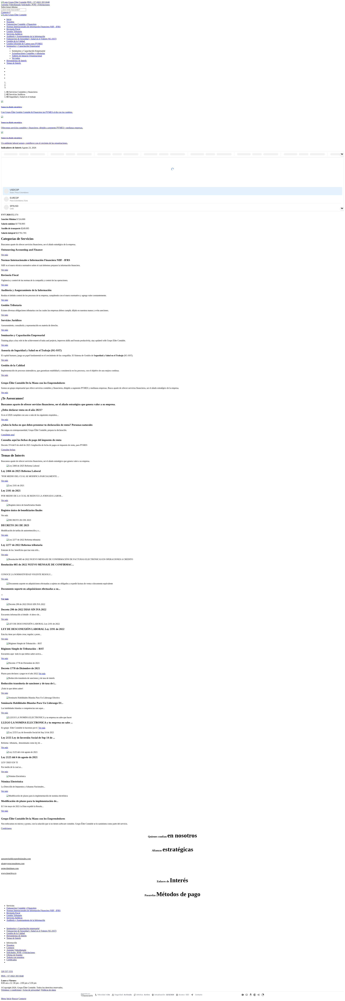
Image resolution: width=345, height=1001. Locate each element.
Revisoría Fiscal (13, 29)
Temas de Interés (13, 63)
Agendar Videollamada (11, 5)
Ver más (4, 255)
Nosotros (10, 22)
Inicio (8, 19)
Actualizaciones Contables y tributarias (28, 53)
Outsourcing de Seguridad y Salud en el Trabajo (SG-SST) (31, 39)
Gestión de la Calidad (15, 41)
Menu (3, 998)
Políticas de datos (48, 990)
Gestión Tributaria (14, 31)
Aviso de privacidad (31, 990)
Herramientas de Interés (16, 61)
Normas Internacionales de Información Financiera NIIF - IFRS (33, 27)
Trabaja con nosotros (15, 957)
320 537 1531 (7, 971)
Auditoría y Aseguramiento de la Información (25, 36)
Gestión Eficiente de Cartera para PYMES (24, 44)
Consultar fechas (8, 450)
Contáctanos (6, 828)
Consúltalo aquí (7, 435)
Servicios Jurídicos (14, 34)
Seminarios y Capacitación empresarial (22, 928)
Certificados (11, 960)
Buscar (15, 998)
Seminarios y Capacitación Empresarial (23, 46)
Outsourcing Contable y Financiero (21, 24)
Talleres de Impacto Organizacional (27, 56)
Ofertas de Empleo (14, 955)
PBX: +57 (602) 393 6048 (38, 2)
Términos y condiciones (11, 990)
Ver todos (16, 58)
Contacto (5, 12)
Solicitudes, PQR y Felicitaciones (35, 5)
